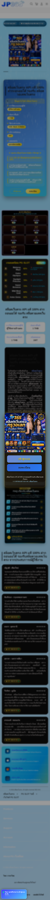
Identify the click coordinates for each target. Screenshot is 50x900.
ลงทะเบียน (24, 467)
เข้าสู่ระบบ (24, 459)
